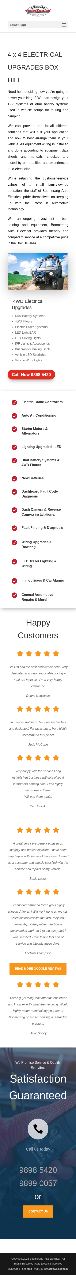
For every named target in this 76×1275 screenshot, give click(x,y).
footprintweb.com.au (56, 1268)
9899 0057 (38, 1183)
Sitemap (27, 1268)
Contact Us (38, 1211)
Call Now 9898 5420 (31, 374)
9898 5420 (38, 1170)
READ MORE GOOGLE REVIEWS (38, 968)
